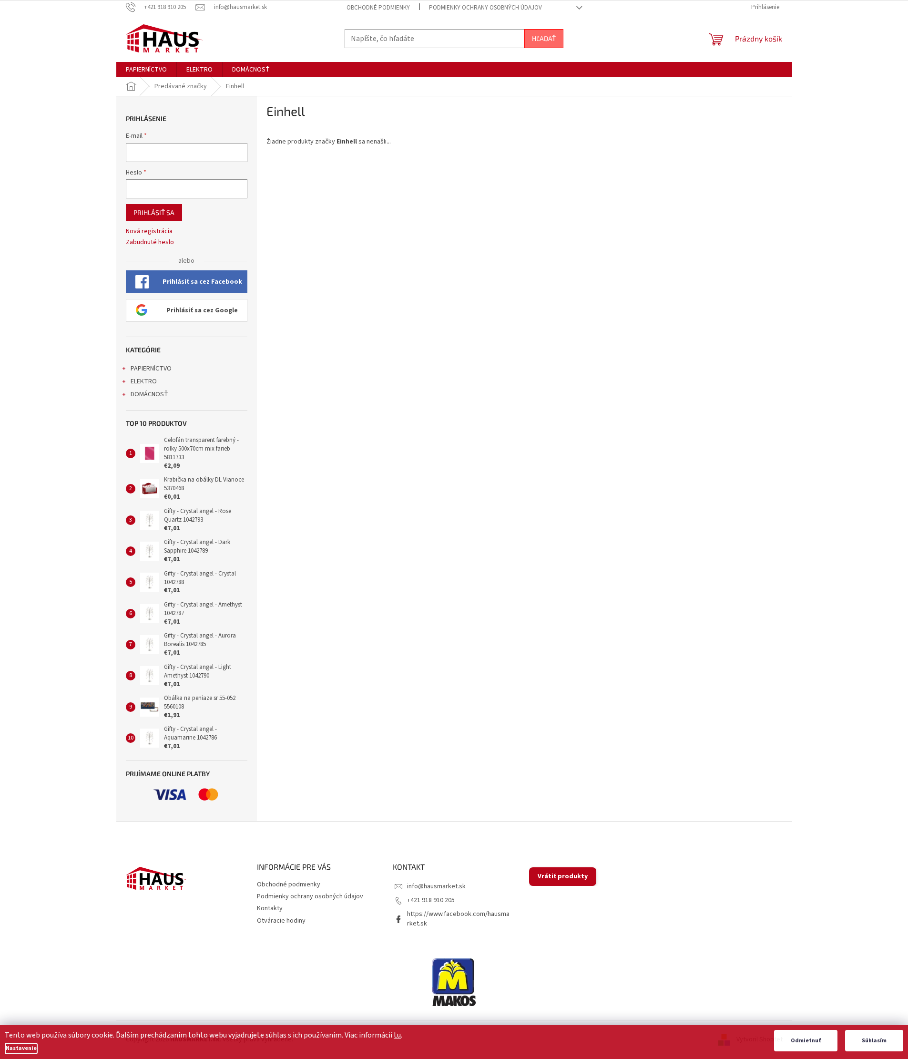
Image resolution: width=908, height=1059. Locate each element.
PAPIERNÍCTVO (151, 368)
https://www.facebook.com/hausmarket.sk (458, 918)
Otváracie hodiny (281, 920)
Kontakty (270, 908)
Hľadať (544, 38)
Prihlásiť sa (153, 212)
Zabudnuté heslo (150, 242)
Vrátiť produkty (563, 876)
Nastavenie (21, 1048)
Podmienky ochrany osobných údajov (485, 7)
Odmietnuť (806, 1041)
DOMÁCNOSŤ (149, 394)
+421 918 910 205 (431, 900)
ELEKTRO (144, 381)
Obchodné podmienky (378, 7)
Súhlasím (874, 1041)
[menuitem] (146, 69)
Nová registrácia (149, 231)
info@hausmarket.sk (436, 886)
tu (397, 1035)
